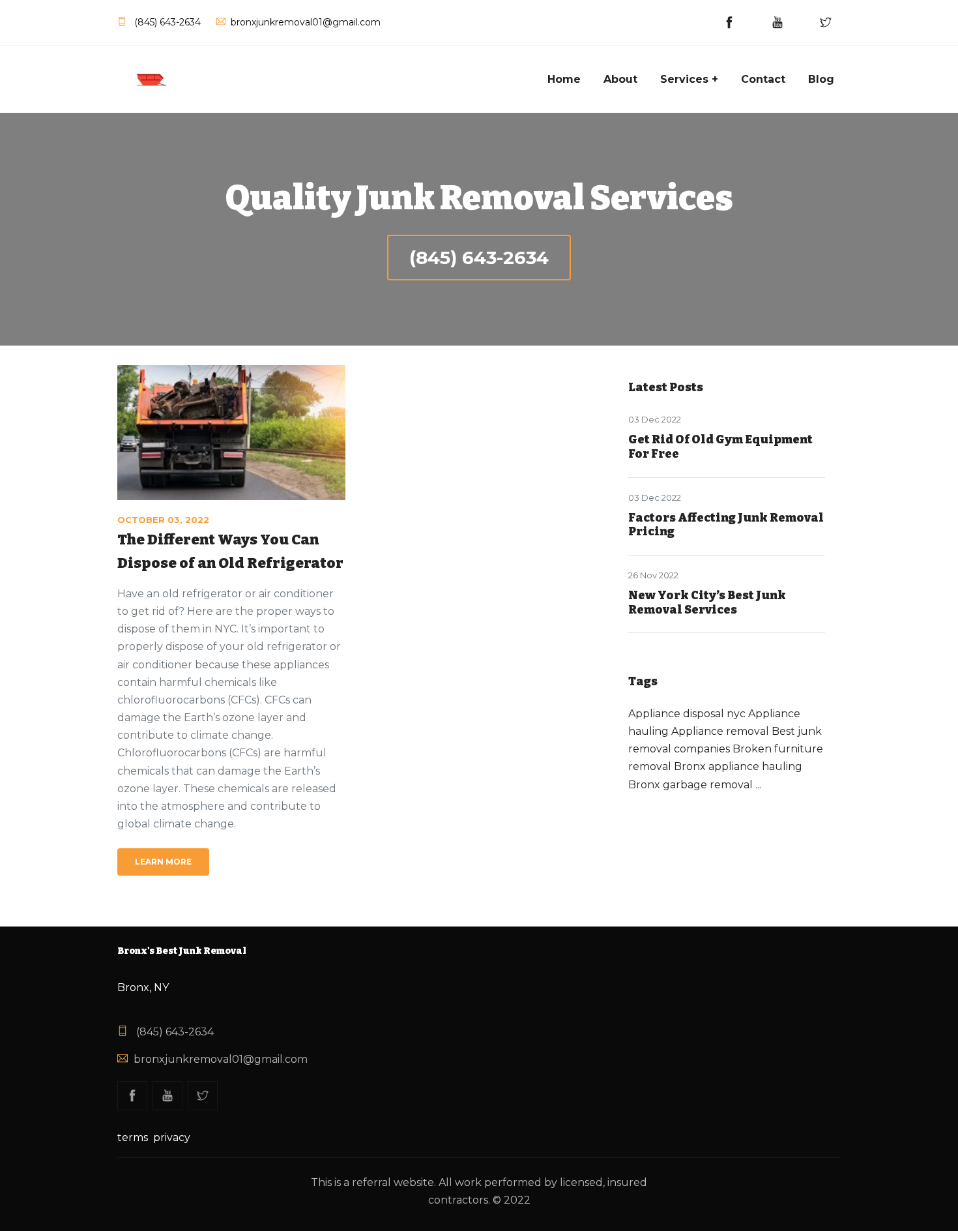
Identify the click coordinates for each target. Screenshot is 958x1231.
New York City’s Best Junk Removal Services (707, 602)
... (758, 785)
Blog (821, 79)
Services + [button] (689, 79)
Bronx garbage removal (690, 785)
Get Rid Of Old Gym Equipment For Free (720, 446)
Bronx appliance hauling (738, 766)
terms (132, 1137)
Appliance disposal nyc (687, 713)
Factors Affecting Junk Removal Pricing (726, 525)
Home (564, 79)
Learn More (163, 862)
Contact (763, 79)
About (620, 79)
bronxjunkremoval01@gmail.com (221, 1059)
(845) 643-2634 (479, 257)
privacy (171, 1137)
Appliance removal (720, 731)
